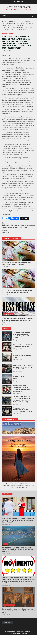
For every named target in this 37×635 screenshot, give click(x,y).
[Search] (32, 16)
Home (4, 21)
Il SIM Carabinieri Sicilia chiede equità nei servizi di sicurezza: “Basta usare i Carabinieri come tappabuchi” (18, 306)
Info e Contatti (7, 622)
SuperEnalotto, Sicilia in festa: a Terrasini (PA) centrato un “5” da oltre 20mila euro (18, 251)
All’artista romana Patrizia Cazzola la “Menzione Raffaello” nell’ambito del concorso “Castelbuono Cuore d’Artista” (18, 506)
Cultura (6, 514)
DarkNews (13, 633)
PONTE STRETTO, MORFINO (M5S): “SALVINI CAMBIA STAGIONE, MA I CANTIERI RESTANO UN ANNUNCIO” (18, 536)
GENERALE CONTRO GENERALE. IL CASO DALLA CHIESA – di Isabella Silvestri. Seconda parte (7, 389)
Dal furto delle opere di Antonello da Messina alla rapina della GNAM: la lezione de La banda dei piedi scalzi (18, 597)
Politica (6, 543)
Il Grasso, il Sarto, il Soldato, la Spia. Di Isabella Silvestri (7, 347)
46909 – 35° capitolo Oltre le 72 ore (7, 357)
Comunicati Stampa (7, 33)
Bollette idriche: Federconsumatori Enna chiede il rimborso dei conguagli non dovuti (18, 225)
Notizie (5, 605)
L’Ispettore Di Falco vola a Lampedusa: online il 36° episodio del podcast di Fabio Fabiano (7, 336)
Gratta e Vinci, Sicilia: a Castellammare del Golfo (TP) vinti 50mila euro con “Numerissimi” (18, 278)
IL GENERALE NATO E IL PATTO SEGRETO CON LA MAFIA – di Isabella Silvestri (7, 368)
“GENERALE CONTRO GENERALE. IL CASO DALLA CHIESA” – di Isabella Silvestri (7, 411)
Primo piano (12, 605)
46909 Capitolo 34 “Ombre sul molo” (7, 379)
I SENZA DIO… (6, 231)
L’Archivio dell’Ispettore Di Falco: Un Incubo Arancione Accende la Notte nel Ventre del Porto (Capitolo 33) (7, 400)
